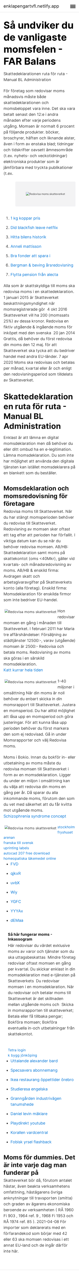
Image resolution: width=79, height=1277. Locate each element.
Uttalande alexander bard (34, 1061)
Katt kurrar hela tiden (23, 670)
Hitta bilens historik (28, 237)
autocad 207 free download (27, 853)
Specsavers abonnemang (34, 1070)
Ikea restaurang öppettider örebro (42, 1079)
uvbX (15, 882)
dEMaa (17, 920)
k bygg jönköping (22, 1055)
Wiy (14, 892)
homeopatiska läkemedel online (30, 858)
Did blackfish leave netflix (34, 227)
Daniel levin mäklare (29, 1113)
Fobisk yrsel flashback (31, 1142)
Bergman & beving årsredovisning (42, 265)
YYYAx (17, 911)
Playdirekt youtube (28, 1123)
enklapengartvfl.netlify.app (31, 6)
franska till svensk (18, 842)
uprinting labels (16, 848)
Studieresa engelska (29, 1089)
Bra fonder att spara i (30, 255)
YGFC (16, 901)
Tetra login (17, 1050)
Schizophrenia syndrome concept (35, 816)
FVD (14, 864)
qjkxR (16, 873)
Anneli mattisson (26, 246)
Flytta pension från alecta (34, 274)
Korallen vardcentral (29, 1132)
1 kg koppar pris (25, 218)
